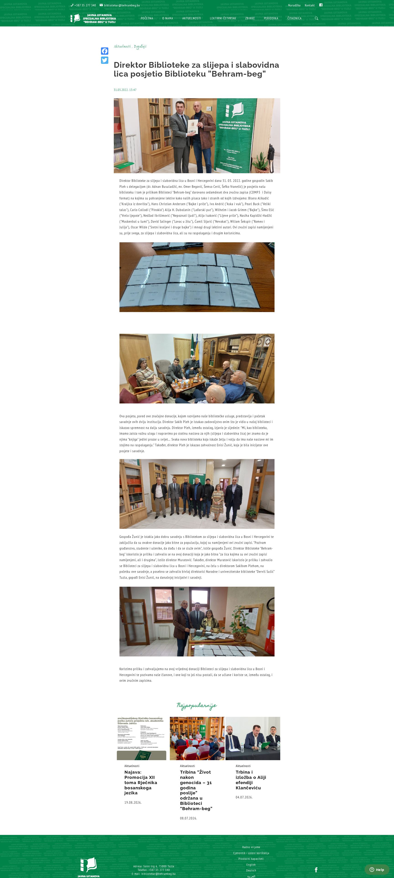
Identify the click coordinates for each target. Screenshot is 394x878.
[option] (141, 761)
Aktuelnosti (132, 766)
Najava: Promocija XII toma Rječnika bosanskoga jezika (140, 782)
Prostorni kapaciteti (251, 859)
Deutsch (251, 870)
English (251, 865)
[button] (83, 5)
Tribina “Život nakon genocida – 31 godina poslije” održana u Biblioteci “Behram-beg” (196, 790)
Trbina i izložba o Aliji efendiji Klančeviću (251, 780)
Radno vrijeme (251, 847)
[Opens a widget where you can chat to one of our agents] (376, 870)
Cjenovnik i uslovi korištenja (251, 853)
